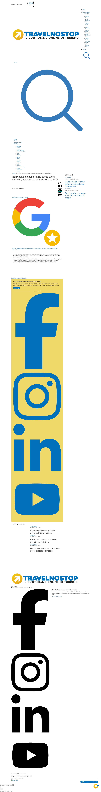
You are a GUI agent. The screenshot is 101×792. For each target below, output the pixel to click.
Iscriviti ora (16, 288)
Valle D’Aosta (87, 44)
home (84, 9)
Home (15, 139)
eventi (84, 11)
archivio (84, 49)
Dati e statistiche (33, 526)
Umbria (86, 42)
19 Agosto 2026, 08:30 (70, 190)
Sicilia (86, 37)
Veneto (86, 46)
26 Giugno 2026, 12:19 (35, 536)
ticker (30, 5)
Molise (86, 31)
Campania (87, 17)
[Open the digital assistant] (96, 786)
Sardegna (87, 35)
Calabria (87, 16)
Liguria (86, 27)
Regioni (15, 143)
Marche (87, 30)
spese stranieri (18, 278)
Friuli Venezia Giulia (87, 23)
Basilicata (87, 15)
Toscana (87, 38)
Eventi (15, 140)
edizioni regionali (86, 12)
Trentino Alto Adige (87, 40)
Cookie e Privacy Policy (57, 596)
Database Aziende (18, 142)
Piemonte (87, 33)
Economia (24, 278)
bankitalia (13, 278)
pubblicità (31, 3)
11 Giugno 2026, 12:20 (35, 545)
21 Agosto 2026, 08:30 (70, 179)
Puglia (86, 34)
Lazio (86, 26)
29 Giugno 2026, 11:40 (35, 527)
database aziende (86, 48)
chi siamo (31, 2)
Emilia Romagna (87, 19)
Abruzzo (87, 13)
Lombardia (87, 28)
